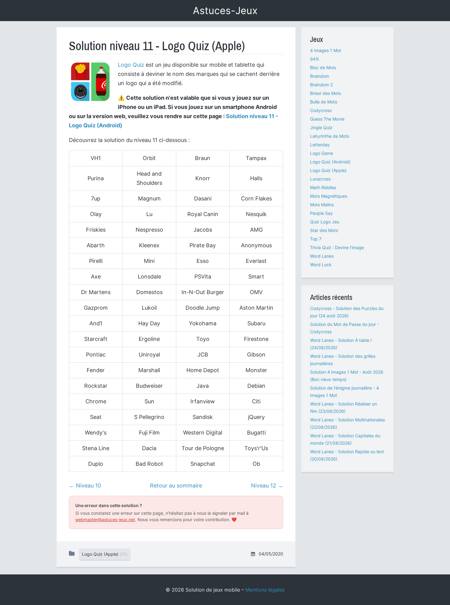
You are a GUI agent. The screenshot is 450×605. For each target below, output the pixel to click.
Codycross (321, 110)
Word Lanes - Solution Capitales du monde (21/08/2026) (345, 439)
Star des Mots (324, 230)
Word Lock (321, 264)
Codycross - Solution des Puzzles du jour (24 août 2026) (347, 312)
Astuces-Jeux (225, 11)
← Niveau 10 (85, 485)
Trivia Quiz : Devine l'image (337, 247)
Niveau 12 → (267, 485)
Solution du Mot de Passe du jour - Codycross (344, 328)
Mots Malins (322, 204)
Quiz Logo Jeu (324, 221)
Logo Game (321, 153)
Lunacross (320, 178)
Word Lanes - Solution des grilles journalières (342, 359)
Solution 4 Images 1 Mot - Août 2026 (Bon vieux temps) (346, 375)
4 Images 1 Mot (325, 50)
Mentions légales (265, 590)
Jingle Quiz (321, 127)
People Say (321, 213)
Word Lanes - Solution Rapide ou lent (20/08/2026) (347, 455)
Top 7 (315, 238)
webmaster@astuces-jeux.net (105, 519)
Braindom (319, 76)
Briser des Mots (325, 93)
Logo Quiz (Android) (330, 161)
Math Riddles (323, 187)
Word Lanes (322, 256)
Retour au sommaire (176, 485)
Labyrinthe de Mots (329, 136)
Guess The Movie (327, 118)
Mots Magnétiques (328, 196)
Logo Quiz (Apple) (328, 170)
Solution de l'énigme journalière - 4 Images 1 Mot (344, 391)
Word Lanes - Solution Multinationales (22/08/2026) (347, 423)
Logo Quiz (131, 65)
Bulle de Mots (323, 101)
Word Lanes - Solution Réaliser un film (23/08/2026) (343, 407)
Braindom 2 (321, 84)
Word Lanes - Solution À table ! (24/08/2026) (341, 344)
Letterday (320, 144)
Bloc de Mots (323, 67)
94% (314, 59)
